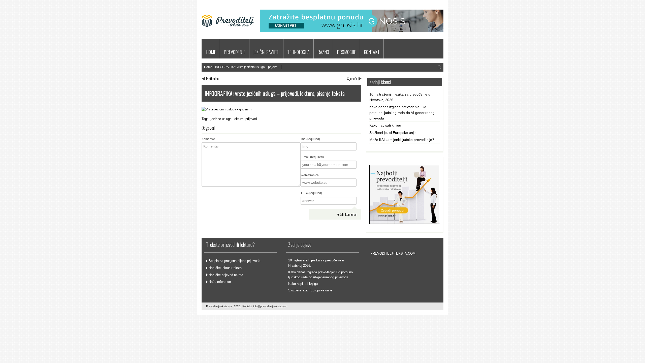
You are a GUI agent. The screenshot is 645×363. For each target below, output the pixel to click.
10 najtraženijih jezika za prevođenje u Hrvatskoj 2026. (399, 97)
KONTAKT (372, 52)
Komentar (208, 139)
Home (208, 67)
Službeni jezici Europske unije (392, 133)
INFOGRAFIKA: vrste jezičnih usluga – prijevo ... (247, 67)
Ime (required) (310, 139)
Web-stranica (310, 175)
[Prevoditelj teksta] (228, 34)
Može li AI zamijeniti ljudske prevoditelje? (401, 140)
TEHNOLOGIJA (298, 52)
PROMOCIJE (346, 52)
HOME (211, 52)
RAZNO (323, 52)
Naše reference (220, 282)
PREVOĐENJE (234, 52)
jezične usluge (221, 119)
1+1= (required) (311, 193)
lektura (238, 119)
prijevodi (251, 119)
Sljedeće (352, 78)
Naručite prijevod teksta (226, 275)
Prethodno (212, 78)
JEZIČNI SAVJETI (266, 52)
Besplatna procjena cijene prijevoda (234, 261)
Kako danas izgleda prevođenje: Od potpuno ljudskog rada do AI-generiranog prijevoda (402, 112)
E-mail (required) (312, 157)
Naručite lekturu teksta (225, 268)
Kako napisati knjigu (385, 125)
